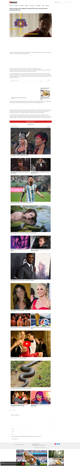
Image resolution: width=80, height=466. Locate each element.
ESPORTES (26, 5)
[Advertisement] (31, 45)
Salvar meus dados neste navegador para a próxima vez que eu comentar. (26, 436)
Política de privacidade (20, 444)
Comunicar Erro (30, 124)
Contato (16, 444)
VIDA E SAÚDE (22, 5)
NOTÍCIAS (11, 5)
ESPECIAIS (47, 5)
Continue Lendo (30, 121)
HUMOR (43, 5)
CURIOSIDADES (38, 5)
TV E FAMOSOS (16, 5)
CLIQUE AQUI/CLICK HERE (41, 445)
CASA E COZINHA (32, 5)
